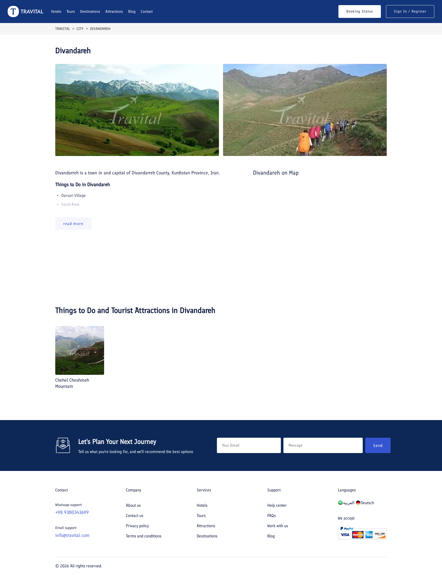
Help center (277, 505)
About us (133, 505)
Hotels (56, 11)
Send (378, 445)
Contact (147, 11)
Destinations (90, 11)
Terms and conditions (143, 536)
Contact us (134, 515)
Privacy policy (137, 525)
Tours (71, 11)
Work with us (277, 525)
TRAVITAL (62, 29)
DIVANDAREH (100, 29)
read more (73, 223)
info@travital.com (72, 535)
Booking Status (359, 11)
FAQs (271, 515)
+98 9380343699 (72, 512)
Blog (132, 11)
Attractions (114, 11)
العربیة (348, 502)
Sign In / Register (410, 11)
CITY (79, 29)
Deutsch (367, 502)
